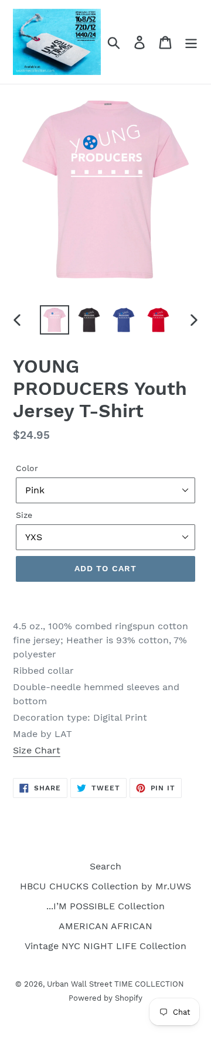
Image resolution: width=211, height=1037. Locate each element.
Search (105, 866)
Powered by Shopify (105, 998)
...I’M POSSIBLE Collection (105, 906)
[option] (54, 319)
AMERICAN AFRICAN (105, 926)
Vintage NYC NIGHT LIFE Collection (105, 945)
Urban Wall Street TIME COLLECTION (115, 984)
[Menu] (191, 42)
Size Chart (36, 750)
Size (24, 515)
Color (27, 468)
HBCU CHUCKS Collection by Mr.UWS (105, 886)
